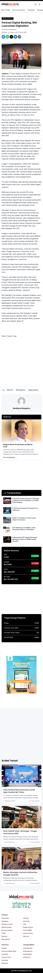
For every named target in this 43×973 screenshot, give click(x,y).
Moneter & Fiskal (7, 924)
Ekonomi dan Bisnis (19, 10)
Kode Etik (5, 954)
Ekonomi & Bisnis (7, 930)
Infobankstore (27, 951)
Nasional (4, 936)
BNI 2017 (10, 390)
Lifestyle (26, 918)
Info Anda (26, 921)
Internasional (6, 939)
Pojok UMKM (27, 930)
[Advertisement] (21, 362)
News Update (5, 10)
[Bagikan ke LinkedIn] (15, 37)
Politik (4, 933)
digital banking (33, 390)
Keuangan (8, 767)
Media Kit (5, 963)
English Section (28, 927)
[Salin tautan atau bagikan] (19, 37)
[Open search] (35, 4)
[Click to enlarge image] (21, 56)
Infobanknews (27, 948)
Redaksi (4, 948)
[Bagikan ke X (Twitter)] (11, 37)
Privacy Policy (6, 957)
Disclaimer (5, 960)
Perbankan (31, 10)
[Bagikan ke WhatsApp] (7, 37)
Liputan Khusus (28, 933)
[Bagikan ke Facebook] (3, 37)
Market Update (7, 927)
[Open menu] (39, 4)
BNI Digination (20, 390)
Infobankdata (27, 954)
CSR (24, 924)
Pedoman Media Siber (9, 951)
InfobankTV (27, 957)
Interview (26, 936)
